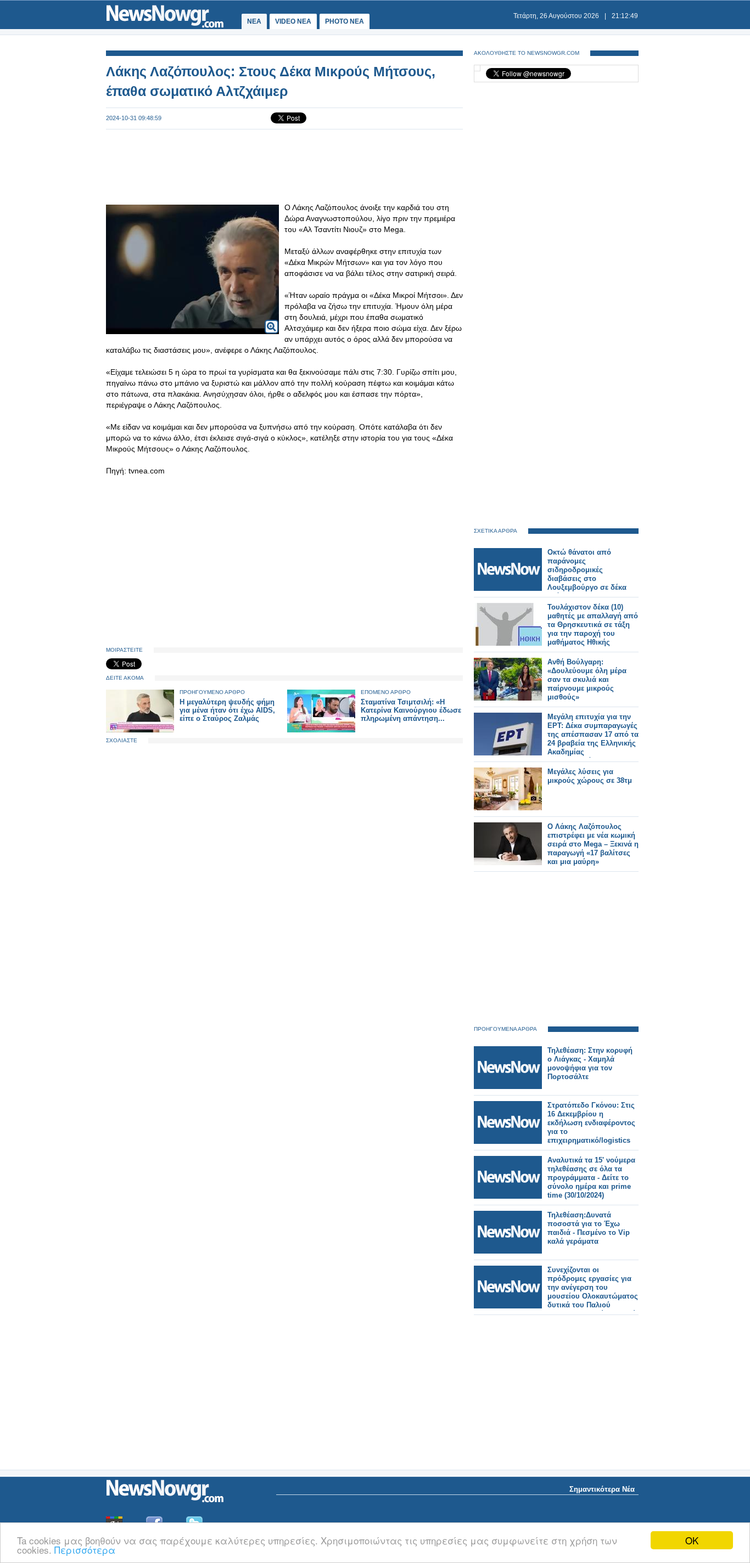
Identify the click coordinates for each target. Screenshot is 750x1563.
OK (691, 1540)
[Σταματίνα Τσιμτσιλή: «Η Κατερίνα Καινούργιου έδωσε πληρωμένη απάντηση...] (321, 730)
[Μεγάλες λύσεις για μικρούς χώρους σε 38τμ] (508, 808)
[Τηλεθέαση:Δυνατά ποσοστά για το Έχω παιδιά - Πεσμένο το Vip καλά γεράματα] (508, 1251)
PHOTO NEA (344, 21)
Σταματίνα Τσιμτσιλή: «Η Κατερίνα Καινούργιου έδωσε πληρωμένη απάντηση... (411, 710)
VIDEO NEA (293, 21)
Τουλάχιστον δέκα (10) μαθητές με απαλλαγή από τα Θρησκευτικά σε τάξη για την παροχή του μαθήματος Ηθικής (592, 624)
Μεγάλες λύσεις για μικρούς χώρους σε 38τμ (589, 776)
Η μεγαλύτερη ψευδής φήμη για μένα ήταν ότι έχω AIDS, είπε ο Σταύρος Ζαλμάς (227, 710)
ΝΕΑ (254, 21)
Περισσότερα (84, 1549)
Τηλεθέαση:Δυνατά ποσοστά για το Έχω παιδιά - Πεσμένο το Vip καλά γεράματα (588, 1228)
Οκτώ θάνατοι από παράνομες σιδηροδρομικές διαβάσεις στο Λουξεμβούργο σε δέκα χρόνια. (586, 574)
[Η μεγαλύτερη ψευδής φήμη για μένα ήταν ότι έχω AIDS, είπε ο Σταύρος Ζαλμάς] (140, 730)
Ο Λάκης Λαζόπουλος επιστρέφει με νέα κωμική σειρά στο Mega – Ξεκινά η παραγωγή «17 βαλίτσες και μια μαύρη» (593, 844)
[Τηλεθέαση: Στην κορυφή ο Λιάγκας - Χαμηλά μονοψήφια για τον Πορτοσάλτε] (508, 1086)
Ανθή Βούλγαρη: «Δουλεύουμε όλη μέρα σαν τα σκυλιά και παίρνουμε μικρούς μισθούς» (586, 679)
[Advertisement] (284, 165)
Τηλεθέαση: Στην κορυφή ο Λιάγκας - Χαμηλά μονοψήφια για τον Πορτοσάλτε (590, 1063)
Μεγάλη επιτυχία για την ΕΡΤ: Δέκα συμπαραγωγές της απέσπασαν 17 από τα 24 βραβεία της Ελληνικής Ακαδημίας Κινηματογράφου (593, 739)
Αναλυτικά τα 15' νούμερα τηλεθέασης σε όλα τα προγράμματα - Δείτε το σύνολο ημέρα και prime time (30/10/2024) (591, 1177)
